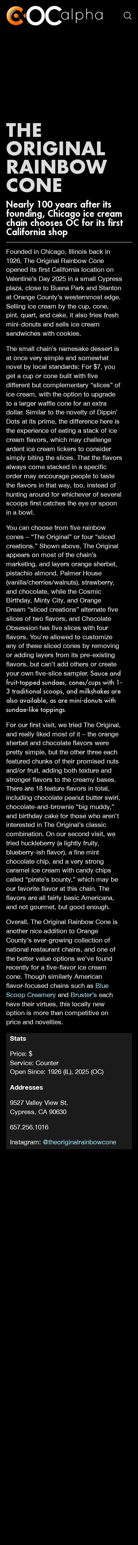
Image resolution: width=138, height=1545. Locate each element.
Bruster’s (84, 995)
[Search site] (127, 15)
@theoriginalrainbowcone (79, 1142)
